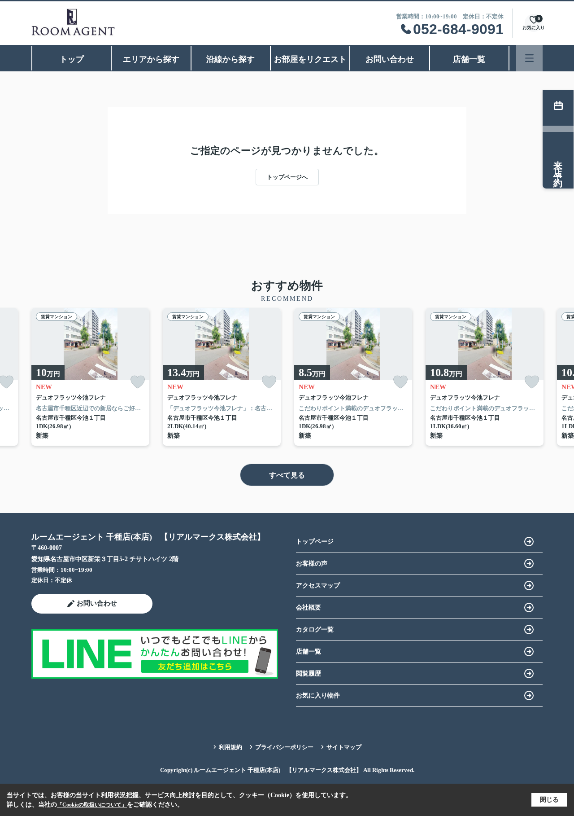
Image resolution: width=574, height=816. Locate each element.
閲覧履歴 (308, 673)
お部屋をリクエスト (310, 59)
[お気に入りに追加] (137, 382)
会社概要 (308, 607)
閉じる (549, 799)
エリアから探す (151, 59)
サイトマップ (343, 747)
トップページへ (287, 177)
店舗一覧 (469, 59)
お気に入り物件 (318, 695)
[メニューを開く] (529, 58)
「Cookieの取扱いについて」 (92, 805)
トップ (72, 59)
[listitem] (90, 377)
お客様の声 (311, 563)
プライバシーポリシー (284, 747)
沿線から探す (230, 59)
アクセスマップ (318, 585)
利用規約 (230, 747)
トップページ (315, 541)
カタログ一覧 (315, 629)
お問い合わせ (389, 59)
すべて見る (287, 475)
